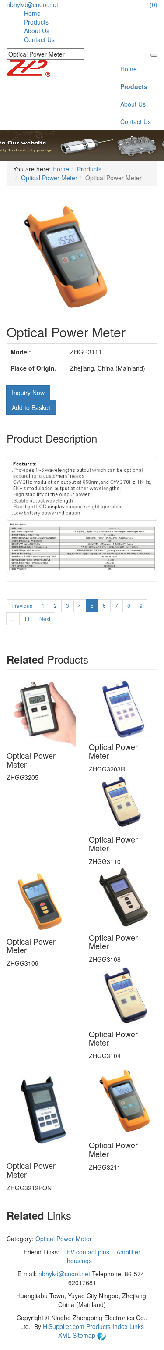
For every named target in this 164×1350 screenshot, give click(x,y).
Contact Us (39, 39)
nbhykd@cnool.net (32, 4)
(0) (153, 4)
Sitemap (85, 1335)
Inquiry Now (28, 392)
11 (27, 618)
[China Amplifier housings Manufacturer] (28, 67)
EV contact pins (88, 1251)
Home (32, 13)
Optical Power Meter (49, 177)
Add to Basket (31, 407)
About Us (36, 30)
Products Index (107, 1326)
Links (136, 1326)
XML (65, 1335)
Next (44, 618)
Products (36, 22)
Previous (21, 605)
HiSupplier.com (63, 1326)
